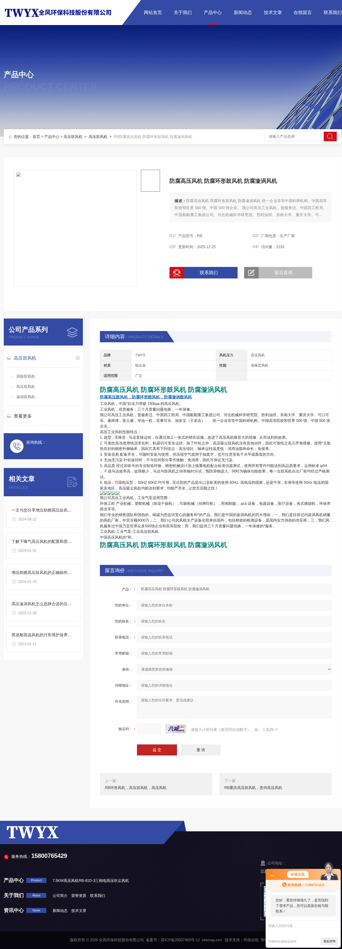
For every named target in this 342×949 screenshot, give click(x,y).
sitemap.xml (212, 940)
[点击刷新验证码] (176, 729)
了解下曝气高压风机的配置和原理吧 (44, 541)
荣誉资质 (78, 895)
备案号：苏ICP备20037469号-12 (173, 940)
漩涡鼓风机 (25, 397)
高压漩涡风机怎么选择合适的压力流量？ (48, 604)
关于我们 (183, 12)
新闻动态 (243, 12)
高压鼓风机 (73, 136)
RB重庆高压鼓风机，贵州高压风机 (253, 787)
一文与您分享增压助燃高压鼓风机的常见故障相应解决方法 (64, 510)
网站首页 (153, 12)
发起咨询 (329, 941)
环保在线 (251, 940)
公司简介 (60, 895)
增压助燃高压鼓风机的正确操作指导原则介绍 (52, 572)
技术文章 (273, 12)
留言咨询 (283, 272)
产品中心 (213, 12)
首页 (36, 136)
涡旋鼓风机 (25, 376)
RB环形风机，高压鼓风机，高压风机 (135, 787)
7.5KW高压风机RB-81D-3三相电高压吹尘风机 (91, 880)
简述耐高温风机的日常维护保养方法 (44, 635)
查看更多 (23, 416)
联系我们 (333, 12)
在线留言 (303, 12)
